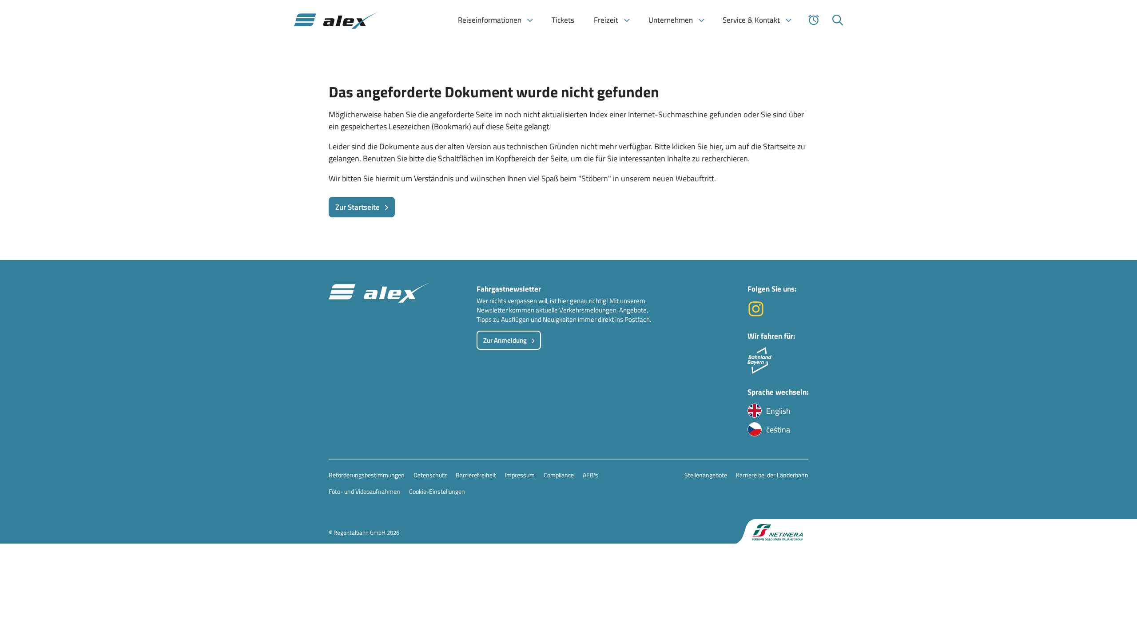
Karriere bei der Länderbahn (772, 475)
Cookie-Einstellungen (437, 491)
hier (715, 146)
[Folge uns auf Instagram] (755, 314)
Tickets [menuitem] (563, 20)
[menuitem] (495, 20)
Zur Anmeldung (505, 340)
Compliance (559, 475)
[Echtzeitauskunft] (813, 20)
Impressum (520, 475)
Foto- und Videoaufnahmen (364, 491)
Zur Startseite (357, 207)
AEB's (590, 475)
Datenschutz (430, 475)
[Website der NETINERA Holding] (772, 531)
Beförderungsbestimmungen (367, 475)
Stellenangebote (705, 475)
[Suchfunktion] (837, 20)
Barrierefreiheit (476, 475)
